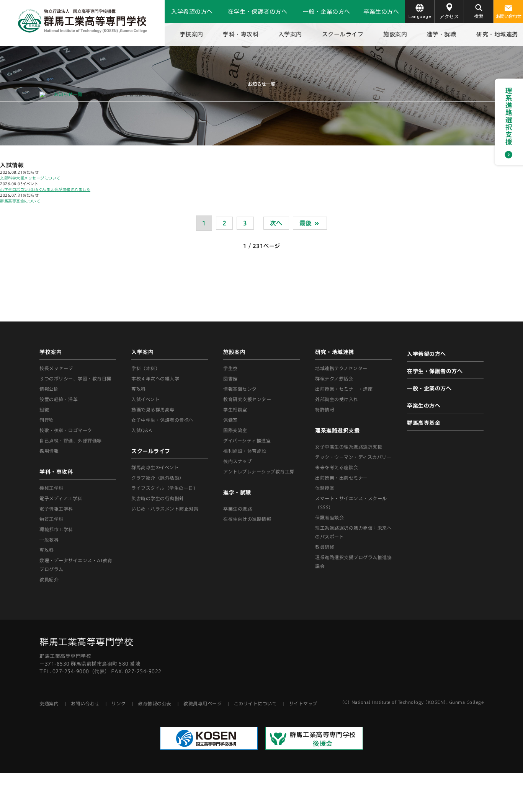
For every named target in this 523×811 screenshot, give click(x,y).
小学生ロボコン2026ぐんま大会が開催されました (45, 189)
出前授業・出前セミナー (341, 477)
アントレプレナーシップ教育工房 (258, 471)
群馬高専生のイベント (155, 467)
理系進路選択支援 (337, 430)
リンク (118, 703)
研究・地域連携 (497, 34)
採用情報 (49, 451)
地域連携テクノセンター (341, 368)
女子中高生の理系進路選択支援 (348, 446)
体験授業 (324, 488)
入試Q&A (141, 430)
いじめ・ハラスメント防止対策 (164, 508)
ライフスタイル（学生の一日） (164, 488)
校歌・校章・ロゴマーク (65, 430)
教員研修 (324, 547)
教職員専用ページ (202, 703)
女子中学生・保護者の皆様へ (162, 420)
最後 (306, 223)
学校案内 (191, 34)
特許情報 (324, 409)
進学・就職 (441, 34)
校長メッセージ (56, 368)
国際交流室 (235, 430)
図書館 (230, 378)
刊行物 (46, 420)
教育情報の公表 (155, 703)
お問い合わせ (508, 16)
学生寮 (230, 368)
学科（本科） (145, 368)
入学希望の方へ (192, 12)
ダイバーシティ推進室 (247, 440)
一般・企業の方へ (326, 12)
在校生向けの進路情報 (247, 519)
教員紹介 (49, 579)
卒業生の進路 (237, 508)
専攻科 (138, 389)
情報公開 (49, 389)
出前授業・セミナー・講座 (344, 389)
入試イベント (145, 399)
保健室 (230, 420)
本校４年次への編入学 (155, 378)
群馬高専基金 (423, 423)
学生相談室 (235, 409)
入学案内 (290, 34)
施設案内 (395, 34)
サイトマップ (303, 703)
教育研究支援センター (247, 399)
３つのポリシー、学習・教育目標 (75, 378)
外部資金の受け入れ (336, 399)
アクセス (449, 16)
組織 (44, 409)
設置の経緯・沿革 (58, 399)
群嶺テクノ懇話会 (334, 378)
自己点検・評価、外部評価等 (70, 440)
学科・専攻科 (240, 34)
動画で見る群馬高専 (153, 409)
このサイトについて (255, 703)
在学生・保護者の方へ (257, 12)
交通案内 (49, 703)
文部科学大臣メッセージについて (30, 178)
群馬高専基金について (20, 201)
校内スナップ (237, 461)
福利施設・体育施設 (244, 451)
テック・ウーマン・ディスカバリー (353, 457)
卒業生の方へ (381, 12)
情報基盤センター (242, 389)
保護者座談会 (329, 517)
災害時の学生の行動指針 (157, 498)
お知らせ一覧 (68, 94)
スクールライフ (343, 34)
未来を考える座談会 (336, 467)
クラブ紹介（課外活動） (157, 477)
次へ (276, 223)
